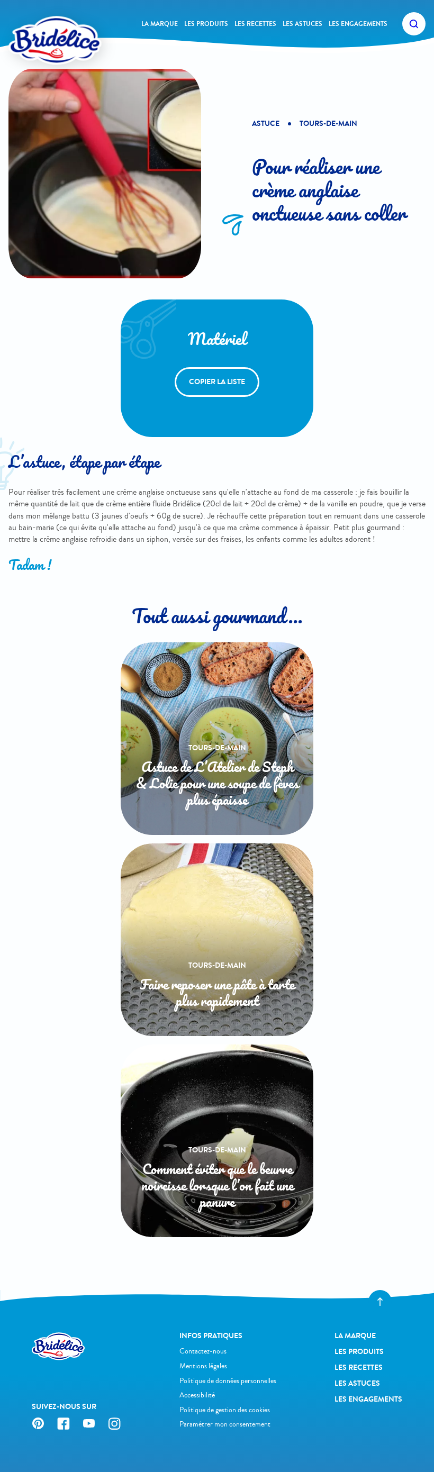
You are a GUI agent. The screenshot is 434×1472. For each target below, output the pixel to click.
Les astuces (302, 24)
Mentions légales (203, 1366)
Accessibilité (197, 1395)
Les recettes (255, 24)
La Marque (159, 24)
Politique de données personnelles (227, 1381)
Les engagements (358, 24)
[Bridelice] (37, 23)
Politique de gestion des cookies (224, 1410)
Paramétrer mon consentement (224, 1424)
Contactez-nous (203, 1351)
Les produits (206, 24)
